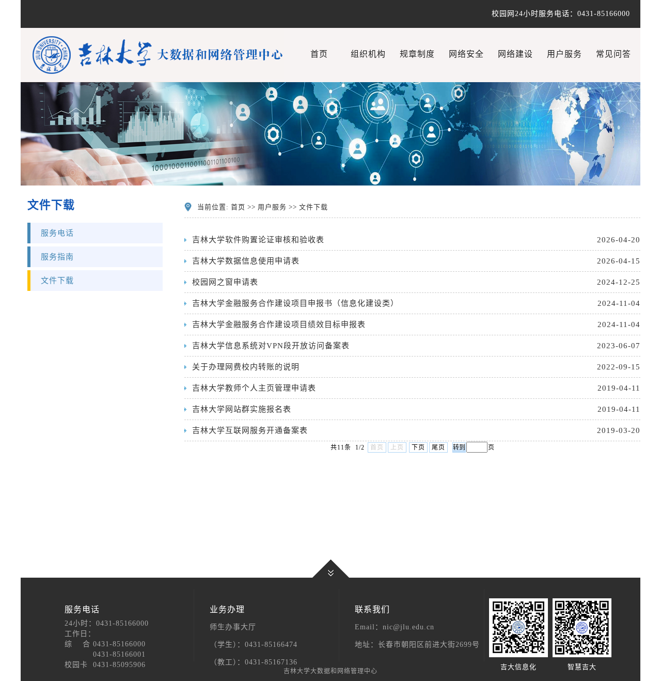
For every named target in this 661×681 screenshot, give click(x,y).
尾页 (438, 447)
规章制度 (417, 54)
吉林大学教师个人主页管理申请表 (254, 388)
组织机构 (368, 54)
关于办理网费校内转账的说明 (246, 367)
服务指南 (57, 257)
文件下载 (57, 280)
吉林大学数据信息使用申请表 (246, 261)
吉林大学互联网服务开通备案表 (250, 430)
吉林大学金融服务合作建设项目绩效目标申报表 (279, 324)
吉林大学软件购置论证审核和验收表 (258, 240)
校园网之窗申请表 (225, 282)
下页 (418, 447)
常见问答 (613, 54)
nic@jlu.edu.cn (408, 627)
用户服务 (564, 54)
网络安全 (466, 54)
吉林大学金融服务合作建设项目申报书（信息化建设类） (295, 303)
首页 (319, 54)
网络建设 (515, 54)
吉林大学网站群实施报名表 (241, 409)
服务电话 (57, 233)
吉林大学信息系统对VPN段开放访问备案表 (271, 346)
